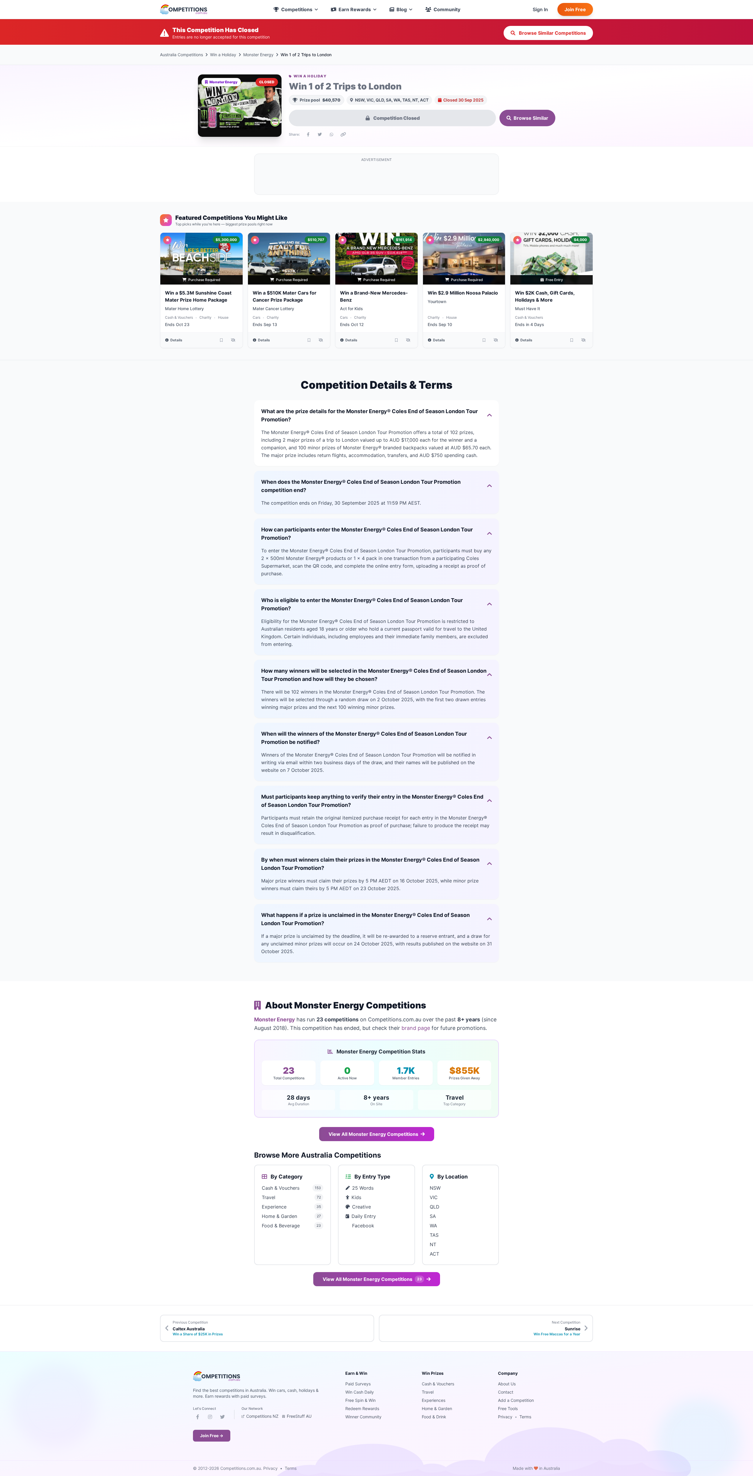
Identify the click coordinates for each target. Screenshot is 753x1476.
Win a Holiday (223, 54)
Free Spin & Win (360, 1400)
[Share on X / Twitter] (319, 134)
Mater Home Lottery (184, 308)
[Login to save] (221, 340)
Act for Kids (351, 308)
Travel (428, 1391)
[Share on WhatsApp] (331, 134)
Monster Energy (258, 54)
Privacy (505, 1416)
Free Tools (508, 1408)
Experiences (433, 1400)
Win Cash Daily (359, 1391)
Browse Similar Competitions (552, 33)
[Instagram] (210, 1418)
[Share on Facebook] (308, 134)
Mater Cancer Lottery (273, 308)
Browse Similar (531, 118)
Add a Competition (516, 1400)
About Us (507, 1383)
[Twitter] (222, 1418)
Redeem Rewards (362, 1408)
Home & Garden (437, 1408)
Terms (525, 1416)
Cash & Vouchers (179, 317)
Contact (505, 1391)
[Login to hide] (233, 340)
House (223, 317)
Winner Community (363, 1416)
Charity (205, 317)
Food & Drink (434, 1416)
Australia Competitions (181, 54)
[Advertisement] (376, 177)
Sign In (540, 9)
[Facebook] (197, 1418)
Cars (256, 317)
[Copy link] (343, 134)
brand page (416, 1028)
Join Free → (211, 1435)
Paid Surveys (358, 1383)
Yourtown (437, 301)
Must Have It (527, 308)
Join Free (575, 9)
